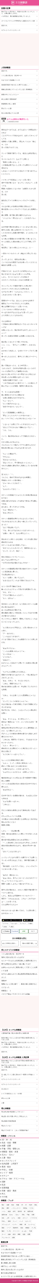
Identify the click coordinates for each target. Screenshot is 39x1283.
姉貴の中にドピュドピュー (10, 94)
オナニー (5, 1176)
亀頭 (31, 923)
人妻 (2, 1103)
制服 (17, 1205)
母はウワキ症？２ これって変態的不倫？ (15, 1130)
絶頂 (14, 1234)
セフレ (13, 1218)
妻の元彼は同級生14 (8, 1273)
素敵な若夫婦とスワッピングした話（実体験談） (17, 89)
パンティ (14, 1224)
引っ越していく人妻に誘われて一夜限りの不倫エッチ (18, 1075)
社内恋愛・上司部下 (10, 1164)
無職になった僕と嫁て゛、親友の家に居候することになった (19, 985)
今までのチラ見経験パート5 (10, 80)
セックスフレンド (9, 1161)
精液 (21, 1224)
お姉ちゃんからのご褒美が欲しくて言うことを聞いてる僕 (19, 969)
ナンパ (15, 1221)
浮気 (23, 1214)
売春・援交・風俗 (9, 1191)
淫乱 (35, 1205)
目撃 (13, 1237)
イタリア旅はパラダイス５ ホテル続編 (15, 994)
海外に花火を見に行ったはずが (12, 957)
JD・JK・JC (7, 1140)
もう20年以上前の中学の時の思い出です (11, 943)
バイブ (24, 923)
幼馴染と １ (6, 991)
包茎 (24, 1234)
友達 (19, 1218)
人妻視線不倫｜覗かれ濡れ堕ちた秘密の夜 (15, 1033)
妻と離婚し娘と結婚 (8, 1263)
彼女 (5, 926)
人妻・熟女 (6, 1158)
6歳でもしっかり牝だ (9, 1266)
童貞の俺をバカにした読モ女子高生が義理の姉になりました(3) (18, 1038)
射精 (9, 1221)
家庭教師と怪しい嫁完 (8, 104)
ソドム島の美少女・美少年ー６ (11, 75)
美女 (3, 1208)
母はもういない (6, 1125)
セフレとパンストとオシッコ (10, 30)
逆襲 (28, 1234)
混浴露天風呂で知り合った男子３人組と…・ (15, 85)
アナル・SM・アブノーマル (12, 920)
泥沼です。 (5, 25)
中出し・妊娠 (7, 1170)
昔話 (21, 1228)
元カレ (11, 1214)
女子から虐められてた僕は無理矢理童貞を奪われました (19, 975)
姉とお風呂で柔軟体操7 (9, 99)
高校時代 (15, 1228)
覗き (3, 1205)
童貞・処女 (6, 1167)
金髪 (8, 1205)
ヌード (4, 1234)
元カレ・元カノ (8, 1155)
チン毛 (34, 1228)
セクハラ (28, 1221)
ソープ (9, 1228)
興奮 (19, 1234)
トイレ (4, 1211)
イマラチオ (33, 1218)
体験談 (27, 1228)
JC (26, 1205)
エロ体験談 (24, 1280)
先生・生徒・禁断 (9, 1143)
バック (21, 1221)
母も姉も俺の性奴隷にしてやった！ (13, 1112)
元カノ (18, 1214)
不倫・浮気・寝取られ (11, 1149)
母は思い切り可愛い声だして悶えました (14, 1116)
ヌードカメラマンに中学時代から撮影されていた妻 (18, 21)
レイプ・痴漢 (7, 1173)
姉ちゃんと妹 (5, 1098)
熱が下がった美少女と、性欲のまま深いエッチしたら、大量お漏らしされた (18, 12)
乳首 (30, 1231)
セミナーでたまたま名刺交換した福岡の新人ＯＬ (19, 961)
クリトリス (16, 1231)
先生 (3, 1218)
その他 (4, 1197)
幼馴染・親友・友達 (10, 1152)
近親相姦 (5, 1188)
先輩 (33, 1214)
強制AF (4, 981)
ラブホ (31, 1208)
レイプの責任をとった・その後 (11, 1093)
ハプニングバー (16, 1208)
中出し (4, 1221)
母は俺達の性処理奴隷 (8, 1121)
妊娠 (9, 1234)
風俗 (3, 1228)
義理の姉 (30, 1211)
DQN (30, 1205)
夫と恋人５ (5, 1089)
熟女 (12, 1205)
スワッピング (6, 1224)
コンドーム (31, 1224)
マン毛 (9, 1231)
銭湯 (9, 1211)
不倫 (28, 1214)
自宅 (14, 1211)
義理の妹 (4, 1214)
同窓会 (25, 1208)
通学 (8, 1208)
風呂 (12, 926)
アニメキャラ (6, 1237)
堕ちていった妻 (6, 108)
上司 (8, 1218)
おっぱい (15, 923)
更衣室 (20, 1211)
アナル (6, 923)
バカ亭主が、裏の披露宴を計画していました (15, 16)
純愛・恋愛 (29, 920)
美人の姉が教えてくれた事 (10, 113)
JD (22, 1205)
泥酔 (3, 1182)
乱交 (3, 1185)
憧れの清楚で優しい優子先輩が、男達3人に (29, 943)
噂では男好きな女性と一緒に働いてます (16, 964)
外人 (3, 1194)
